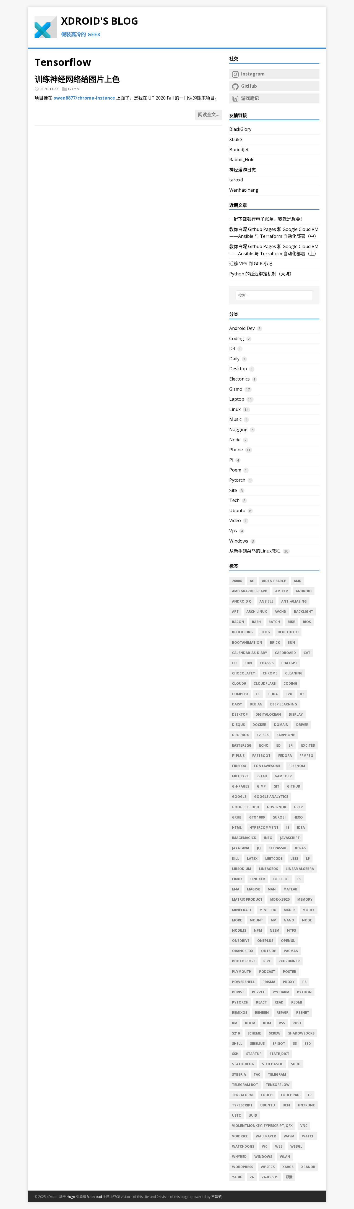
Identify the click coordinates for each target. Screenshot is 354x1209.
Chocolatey (243, 673)
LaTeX (252, 858)
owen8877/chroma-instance (84, 98)
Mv (273, 920)
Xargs (287, 1166)
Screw (274, 1033)
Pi (231, 460)
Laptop (236, 399)
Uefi (286, 1105)
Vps (233, 531)
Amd (297, 581)
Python (304, 992)
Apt (235, 611)
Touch (267, 1095)
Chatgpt (289, 663)
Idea (301, 827)
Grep (298, 807)
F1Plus (238, 755)
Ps (304, 981)
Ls (299, 879)
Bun (291, 642)
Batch (274, 621)
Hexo (298, 817)
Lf (308, 858)
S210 (236, 1033)
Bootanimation (247, 642)
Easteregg (241, 745)
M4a (235, 889)
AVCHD (280, 611)
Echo (264, 745)
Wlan (285, 1156)
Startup (254, 1053)
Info (268, 837)
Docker (259, 724)
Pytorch (237, 480)
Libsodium (241, 868)
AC (252, 581)
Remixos (239, 1012)
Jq (259, 848)
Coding (236, 338)
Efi (290, 745)
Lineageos (268, 868)
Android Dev (242, 328)
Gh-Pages (240, 786)
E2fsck (263, 735)
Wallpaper (266, 1136)
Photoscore (244, 961)
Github (293, 786)
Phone (236, 450)
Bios (307, 621)
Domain (281, 724)
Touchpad (290, 1095)
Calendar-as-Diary (249, 652)
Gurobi (279, 817)
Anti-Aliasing (294, 601)
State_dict (279, 1053)
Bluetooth (288, 632)
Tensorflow (278, 1084)
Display (296, 714)
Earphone (286, 735)
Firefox (239, 766)
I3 (287, 827)
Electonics (239, 379)
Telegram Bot (245, 1084)
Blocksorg (242, 632)
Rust (297, 1023)
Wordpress (242, 1166)
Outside (268, 951)
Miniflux (267, 910)
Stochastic (272, 1064)
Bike (291, 621)
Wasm (289, 1136)
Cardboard (285, 652)
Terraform (242, 1095)
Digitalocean (268, 714)
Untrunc (306, 1105)
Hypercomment (263, 827)
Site (233, 490)
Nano (289, 920)
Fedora (285, 755)
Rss (282, 1023)
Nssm (274, 930)
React (261, 1002)
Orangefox (242, 951)
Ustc (236, 1115)
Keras (300, 848)
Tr (309, 1095)
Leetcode (274, 858)
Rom (267, 1023)
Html (237, 827)
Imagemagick (244, 837)
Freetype (240, 776)
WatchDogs (243, 1146)
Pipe (267, 961)
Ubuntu (237, 510)
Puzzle (258, 992)
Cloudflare (265, 683)
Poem (235, 470)
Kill (235, 858)
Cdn (248, 663)
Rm (234, 1023)
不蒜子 (216, 1196)
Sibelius (257, 1043)
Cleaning (294, 673)
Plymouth (241, 971)
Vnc (304, 1125)
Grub (236, 817)
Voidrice (240, 1136)
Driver (302, 724)
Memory (305, 899)
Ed (278, 745)
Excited (308, 745)
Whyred (239, 1156)
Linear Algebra (300, 868)
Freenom (296, 766)
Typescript (242, 1105)
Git (276, 786)
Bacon (238, 621)
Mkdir (289, 910)
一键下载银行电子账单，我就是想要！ (266, 219)
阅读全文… (208, 114)
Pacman (291, 951)
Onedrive (240, 940)
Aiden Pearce (274, 581)
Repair (282, 1012)
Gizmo (73, 88)
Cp (258, 694)
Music (235, 419)
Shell (237, 1043)
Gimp (261, 786)
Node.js (239, 930)
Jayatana (240, 848)
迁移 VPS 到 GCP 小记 (250, 263)
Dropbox (240, 735)
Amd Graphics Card (249, 591)
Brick (275, 642)
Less (294, 858)
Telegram (277, 1074)
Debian (256, 704)
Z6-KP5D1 (270, 1177)
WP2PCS (268, 1166)
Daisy (237, 704)
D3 (232, 348)
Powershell (243, 981)
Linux (235, 409)
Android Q (242, 601)
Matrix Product (247, 899)
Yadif (237, 1177)
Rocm (250, 1023)
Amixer (281, 591)
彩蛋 (289, 1177)
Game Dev (283, 776)
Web (279, 1146)
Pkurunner (289, 961)
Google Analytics (271, 796)
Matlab (290, 889)
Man (272, 889)
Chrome (270, 673)
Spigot (278, 1043)
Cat (307, 652)
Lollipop (281, 879)
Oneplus (265, 940)
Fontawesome (267, 766)
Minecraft (242, 910)
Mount (256, 920)
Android (304, 591)
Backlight (303, 611)
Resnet (302, 1012)
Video (235, 520)
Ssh (235, 1053)
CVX (288, 694)
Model (309, 910)
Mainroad (94, 1196)
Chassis (267, 663)
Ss (295, 1043)
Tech (234, 500)
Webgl (296, 1146)
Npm (258, 930)
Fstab (261, 776)
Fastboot (261, 755)
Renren (262, 1012)
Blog (265, 632)
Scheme (254, 1033)
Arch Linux (256, 611)
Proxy (289, 981)
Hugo (71, 1196)
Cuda (273, 694)
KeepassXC (278, 848)
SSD (307, 1043)
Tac (257, 1074)
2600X (237, 581)
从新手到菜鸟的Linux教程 (254, 551)
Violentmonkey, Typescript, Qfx (262, 1125)
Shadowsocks (301, 1033)
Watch (308, 1136)
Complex (240, 694)
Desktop (238, 369)
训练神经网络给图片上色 (77, 79)
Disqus (238, 724)
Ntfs (291, 930)
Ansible (266, 601)
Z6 (252, 1177)
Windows (238, 541)
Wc (264, 1146)
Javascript (290, 837)
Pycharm (281, 992)
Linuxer (257, 879)
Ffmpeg (306, 755)
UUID (253, 1115)
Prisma (268, 981)
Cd (234, 663)
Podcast (267, 971)
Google (239, 796)
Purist (238, 992)
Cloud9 (239, 683)
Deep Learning (283, 704)
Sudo (296, 1064)
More (237, 920)
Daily (234, 359)
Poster (289, 971)
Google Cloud (245, 807)
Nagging (238, 429)
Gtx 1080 (257, 817)
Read (279, 1002)
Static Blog (243, 1064)
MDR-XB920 (280, 899)
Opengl (288, 940)
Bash (256, 621)
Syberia (239, 1074)
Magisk (253, 889)
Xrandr (308, 1166)
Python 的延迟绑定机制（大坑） (261, 274)
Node (235, 440)
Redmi (296, 1002)
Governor (276, 807)
